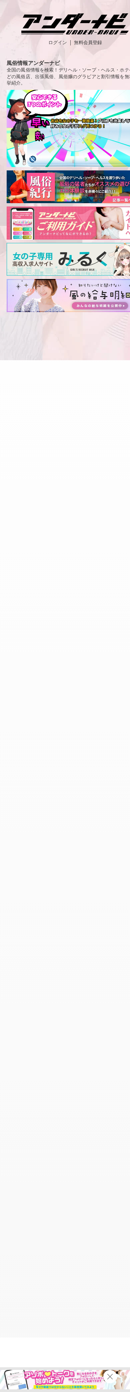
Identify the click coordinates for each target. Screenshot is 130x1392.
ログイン (57, 42)
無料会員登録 (88, 42)
